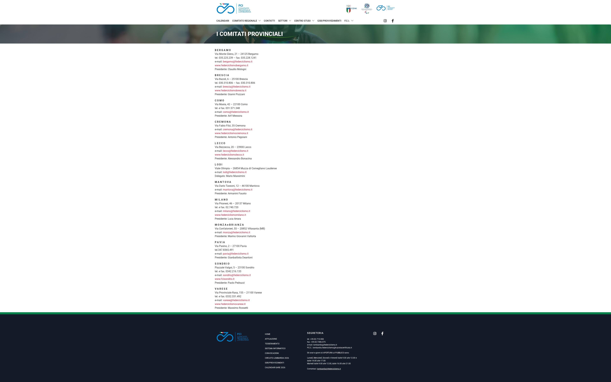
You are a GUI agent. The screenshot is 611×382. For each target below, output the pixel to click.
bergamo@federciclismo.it (237, 61)
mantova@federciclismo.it (237, 189)
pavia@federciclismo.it (236, 253)
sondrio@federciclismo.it (237, 275)
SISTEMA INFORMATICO (275, 348)
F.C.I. (347, 20)
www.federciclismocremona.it (231, 133)
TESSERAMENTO (272, 344)
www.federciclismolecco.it (229, 154)
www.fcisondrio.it (224, 278)
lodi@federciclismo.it (234, 172)
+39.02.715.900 (317, 339)
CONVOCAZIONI (272, 353)
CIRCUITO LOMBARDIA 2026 (277, 358)
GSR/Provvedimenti (329, 20)
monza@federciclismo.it (236, 232)
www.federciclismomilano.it (230, 214)
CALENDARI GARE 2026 (275, 367)
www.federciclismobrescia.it (230, 90)
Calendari (222, 20)
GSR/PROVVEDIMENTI (274, 363)
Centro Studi (302, 20)
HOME (267, 334)
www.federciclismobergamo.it (231, 65)
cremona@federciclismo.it (237, 129)
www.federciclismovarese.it (230, 304)
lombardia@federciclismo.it (325, 345)
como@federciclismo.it (236, 111)
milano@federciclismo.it (236, 211)
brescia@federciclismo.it (236, 86)
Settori (282, 20)
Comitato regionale (244, 20)
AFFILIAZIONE (271, 339)
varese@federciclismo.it (236, 300)
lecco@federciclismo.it (235, 150)
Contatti (269, 20)
